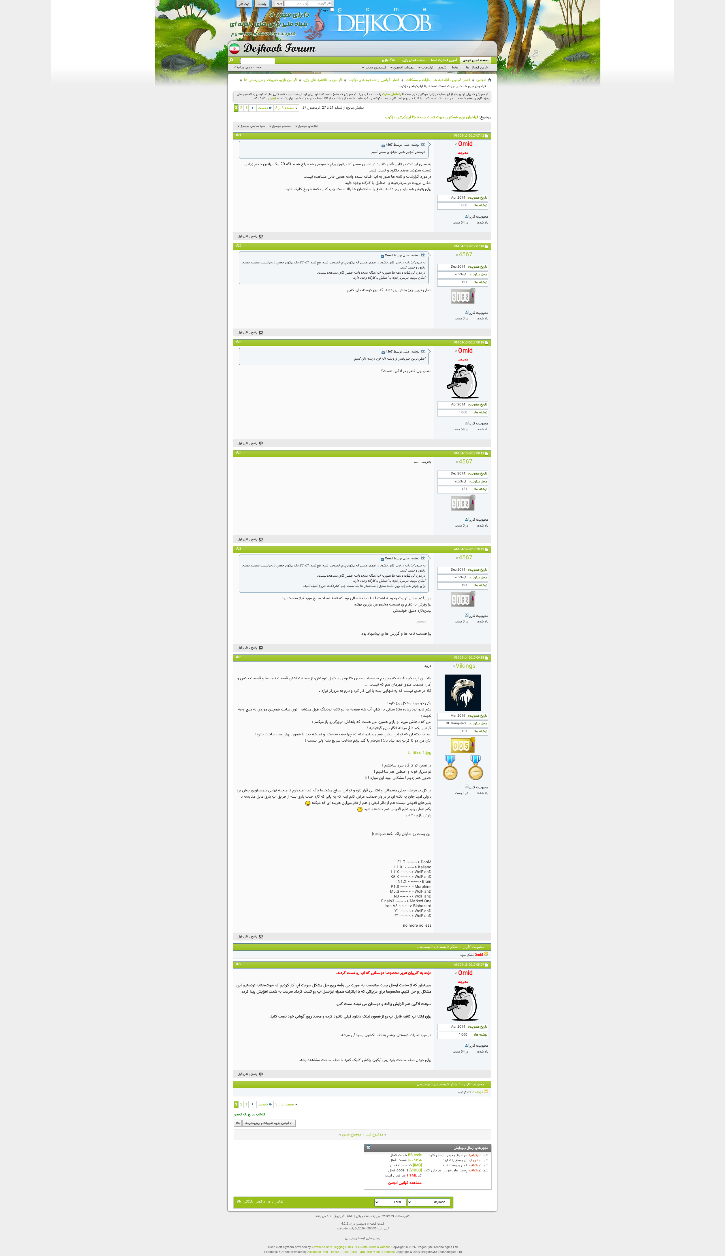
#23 (238, 342)
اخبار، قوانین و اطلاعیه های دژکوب (373, 80)
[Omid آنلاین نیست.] (463, 191)
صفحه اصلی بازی (413, 60)
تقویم (442, 67)
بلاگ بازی (388, 60)
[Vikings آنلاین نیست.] (463, 709)
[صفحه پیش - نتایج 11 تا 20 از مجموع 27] (252, 108)
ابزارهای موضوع (308, 126)
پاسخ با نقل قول (247, 236)
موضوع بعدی (352, 1134)
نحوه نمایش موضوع (252, 126)
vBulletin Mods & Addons (373, 1247)
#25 (238, 549)
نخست (263, 108)
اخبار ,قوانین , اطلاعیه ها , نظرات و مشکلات (438, 80)
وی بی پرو (351, 1238)
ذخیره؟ (325, 10)
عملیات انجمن (403, 67)
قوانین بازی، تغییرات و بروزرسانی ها (270, 80)
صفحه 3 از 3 (284, 108)
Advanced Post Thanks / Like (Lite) (332, 1252)
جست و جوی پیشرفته (247, 67)
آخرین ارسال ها (477, 67)
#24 (238, 453)
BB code (415, 1155)
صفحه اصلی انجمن (476, 60)
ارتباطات (427, 67)
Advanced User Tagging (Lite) (332, 1247)
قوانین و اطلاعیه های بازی (322, 80)
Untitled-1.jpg (419, 753)
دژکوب (260, 1202)
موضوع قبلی (374, 1134)
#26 (238, 657)
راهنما (262, 4)
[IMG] (417, 1165)
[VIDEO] (416, 1170)
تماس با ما (275, 1202)
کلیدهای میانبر (375, 67)
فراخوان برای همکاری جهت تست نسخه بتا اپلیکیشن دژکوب (431, 117)
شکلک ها (415, 1160)
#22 (238, 246)
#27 (238, 964)
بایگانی (248, 1202)
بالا (238, 1123)
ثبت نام (244, 4)
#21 (238, 135)
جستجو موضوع (281, 126)
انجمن (481, 80)
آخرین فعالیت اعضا (444, 60)
